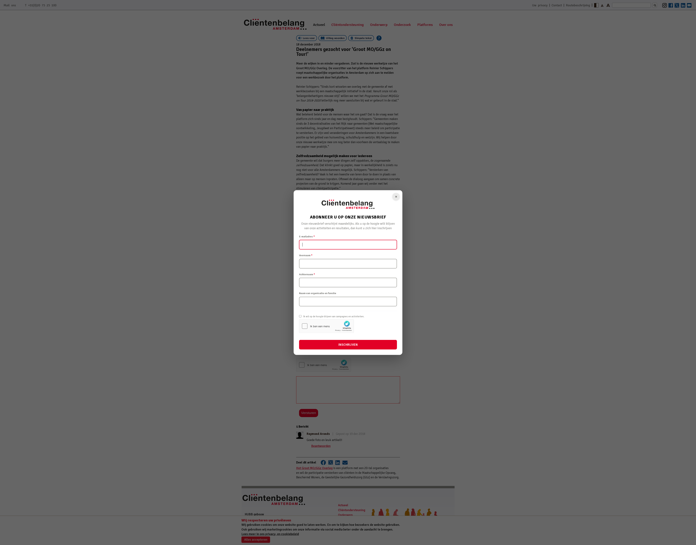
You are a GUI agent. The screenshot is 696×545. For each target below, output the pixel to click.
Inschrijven (348, 344)
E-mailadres (307, 236)
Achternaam (307, 274)
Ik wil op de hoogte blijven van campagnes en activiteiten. (333, 316)
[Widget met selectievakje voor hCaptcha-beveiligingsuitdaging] (326, 326)
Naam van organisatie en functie (317, 293)
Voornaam (305, 255)
